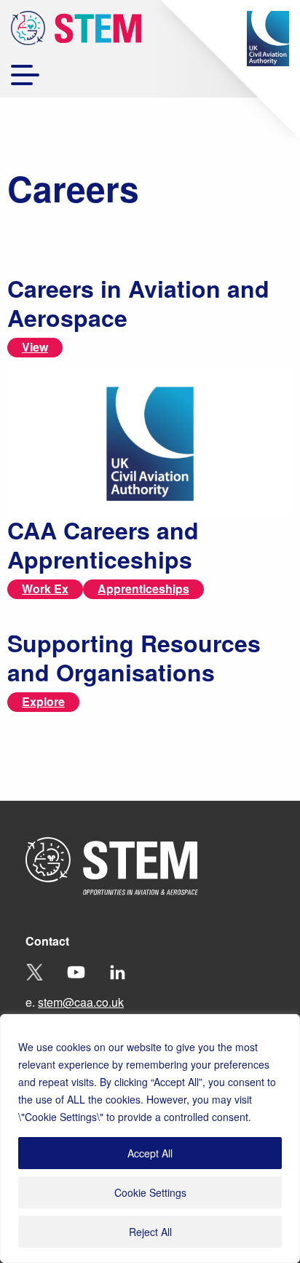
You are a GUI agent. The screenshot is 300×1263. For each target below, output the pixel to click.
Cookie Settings (150, 1192)
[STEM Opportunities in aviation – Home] (76, 30)
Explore (43, 701)
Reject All (150, 1231)
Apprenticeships (143, 588)
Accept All (150, 1153)
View (35, 346)
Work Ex (45, 588)
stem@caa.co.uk (81, 1002)
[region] (150, 1138)
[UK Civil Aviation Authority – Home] (268, 38)
